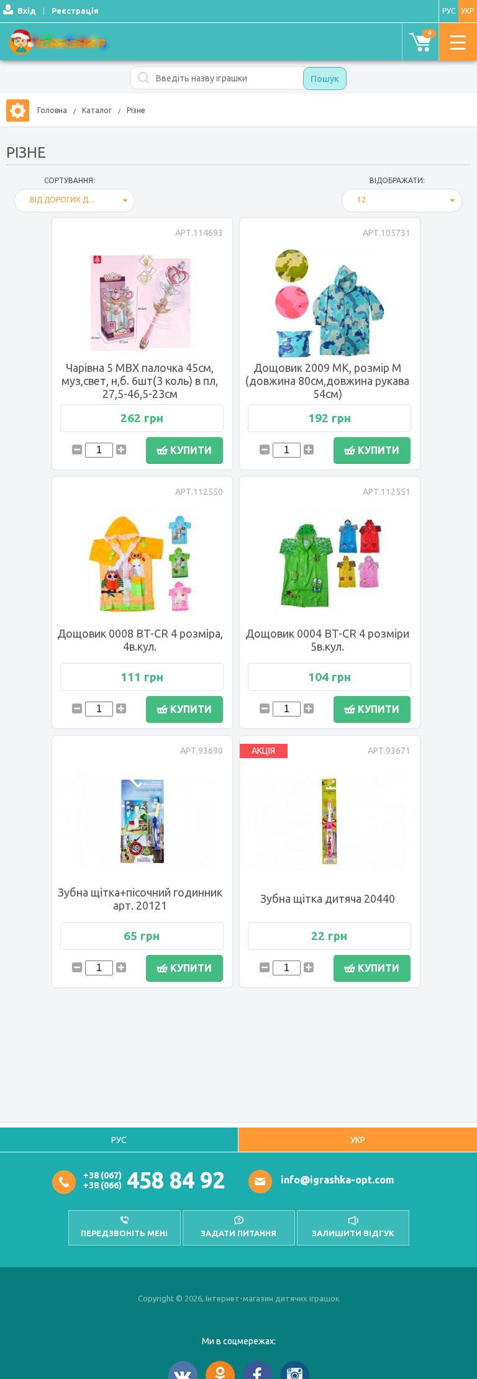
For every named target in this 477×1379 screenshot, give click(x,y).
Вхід (26, 10)
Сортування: (69, 180)
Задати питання (238, 1233)
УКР (357, 1140)
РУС (448, 11)
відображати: (397, 180)
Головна (52, 110)
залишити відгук (353, 1233)
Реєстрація (75, 10)
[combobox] (74, 200)
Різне (136, 110)
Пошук (325, 79)
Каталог (97, 110)
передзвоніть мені (124, 1233)
